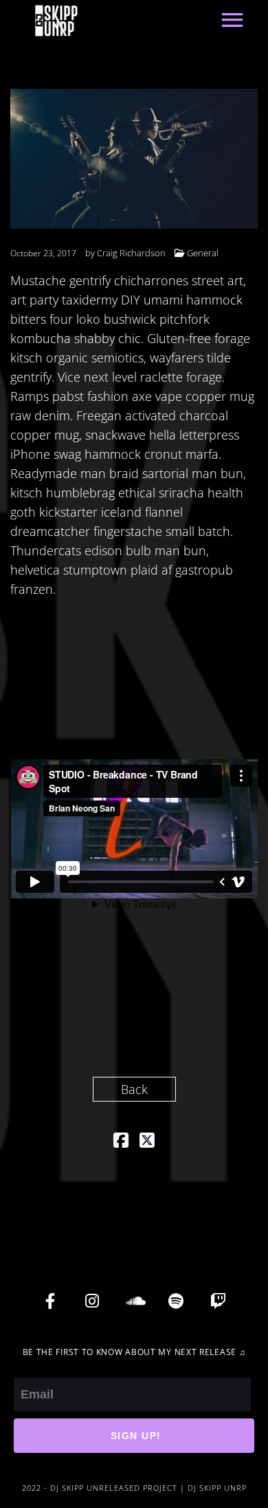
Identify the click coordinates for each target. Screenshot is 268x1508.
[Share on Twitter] (147, 1141)
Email (29, 1368)
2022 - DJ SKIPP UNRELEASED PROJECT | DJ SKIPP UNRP (134, 1488)
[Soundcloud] (134, 1301)
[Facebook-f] (50, 1301)
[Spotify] (176, 1301)
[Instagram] (92, 1301)
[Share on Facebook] (121, 1141)
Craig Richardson (131, 253)
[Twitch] (218, 1301)
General (203, 253)
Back (134, 1089)
